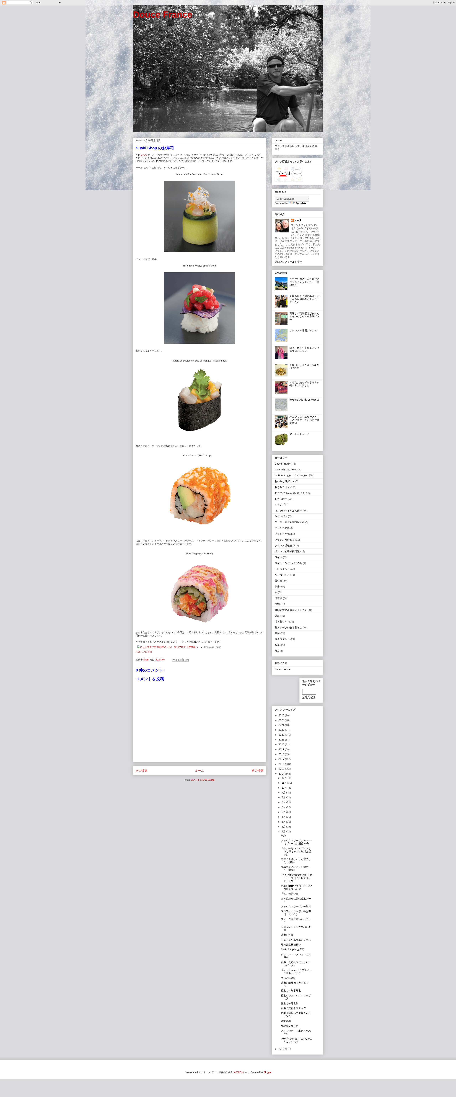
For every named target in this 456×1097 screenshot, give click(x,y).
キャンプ (280, 504)
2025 (282, 720)
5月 (284, 812)
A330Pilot (239, 1072)
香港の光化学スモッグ (293, 1008)
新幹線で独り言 (289, 1025)
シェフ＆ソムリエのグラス (296, 939)
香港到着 (286, 1020)
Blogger (267, 1072)
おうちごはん (282, 487)
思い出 (278, 580)
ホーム (199, 770)
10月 (285, 787)
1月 (284, 831)
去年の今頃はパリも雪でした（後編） (296, 861)
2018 (282, 754)
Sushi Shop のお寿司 (292, 949)
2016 (282, 764)
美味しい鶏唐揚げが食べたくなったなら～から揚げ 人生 (304, 316)
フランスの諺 (282, 528)
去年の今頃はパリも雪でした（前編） (296, 869)
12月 (285, 777)
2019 (282, 749)
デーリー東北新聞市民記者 (290, 522)
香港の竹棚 (287, 934)
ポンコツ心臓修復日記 (287, 551)
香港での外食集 (289, 1003)
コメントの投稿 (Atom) (202, 779)
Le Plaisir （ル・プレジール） (291, 475)
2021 (282, 739)
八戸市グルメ (282, 574)
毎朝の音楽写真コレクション (291, 609)
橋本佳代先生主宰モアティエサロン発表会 (304, 349)
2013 (282, 1048)
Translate (301, 203)
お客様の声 (281, 498)
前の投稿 (257, 770)
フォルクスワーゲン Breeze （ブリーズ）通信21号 (296, 842)
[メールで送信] (174, 660)
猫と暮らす (281, 621)
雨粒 (283, 835)
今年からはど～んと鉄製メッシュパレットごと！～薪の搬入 (304, 281)
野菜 (277, 633)
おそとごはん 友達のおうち (290, 492)
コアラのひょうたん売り (288, 510)
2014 (282, 773)
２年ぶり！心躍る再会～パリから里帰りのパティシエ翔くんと (304, 299)
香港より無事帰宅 (291, 990)
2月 (284, 826)
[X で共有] (181, 660)
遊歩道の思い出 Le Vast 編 (304, 399)
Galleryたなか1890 (285, 469)
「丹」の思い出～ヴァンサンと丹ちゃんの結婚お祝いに (296, 851)
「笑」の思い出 (289, 893)
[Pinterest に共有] (187, 660)
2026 (282, 715)
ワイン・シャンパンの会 (288, 563)
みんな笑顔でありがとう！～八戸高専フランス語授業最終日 (304, 419)
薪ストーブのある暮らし (288, 627)
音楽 (277, 645)
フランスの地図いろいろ (303, 330)
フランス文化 (282, 533)
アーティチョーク (299, 434)
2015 (282, 768)
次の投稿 (141, 770)
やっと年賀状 (288, 977)
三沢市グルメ (282, 569)
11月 (284, 782)
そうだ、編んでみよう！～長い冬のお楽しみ (304, 384)
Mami (297, 220)
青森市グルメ (282, 639)
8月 (284, 797)
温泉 (277, 615)
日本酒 (278, 598)
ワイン (278, 557)
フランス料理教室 (285, 539)
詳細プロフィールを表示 (288, 261)
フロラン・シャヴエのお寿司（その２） (296, 913)
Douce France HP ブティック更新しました (296, 972)
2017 (282, 759)
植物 (277, 604)
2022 (282, 734)
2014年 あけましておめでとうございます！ (296, 1040)
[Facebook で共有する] (184, 660)
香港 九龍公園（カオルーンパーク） (296, 964)
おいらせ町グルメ (285, 481)
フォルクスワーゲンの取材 (296, 906)
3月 (284, 821)
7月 (284, 802)
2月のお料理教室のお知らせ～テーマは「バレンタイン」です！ (296, 877)
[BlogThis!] (177, 660)
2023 (282, 729)
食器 (277, 650)
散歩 (277, 586)
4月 (284, 816)
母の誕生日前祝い (291, 944)
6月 (284, 807)
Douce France (162, 14)
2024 (282, 725)
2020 (282, 744)
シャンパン (281, 516)
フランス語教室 (283, 545)
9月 (284, 792)
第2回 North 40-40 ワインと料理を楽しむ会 (296, 887)
